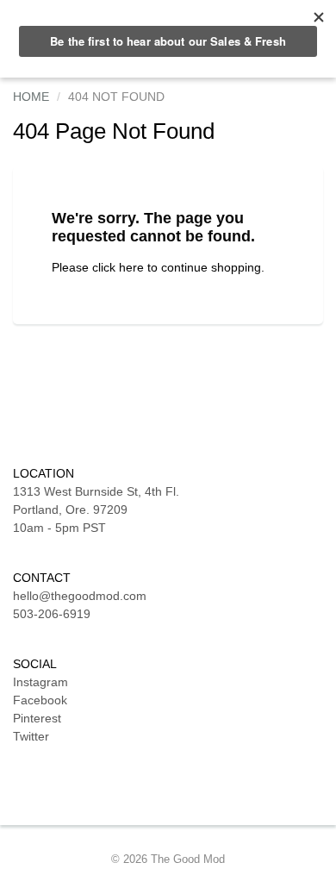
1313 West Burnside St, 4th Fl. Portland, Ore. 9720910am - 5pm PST (96, 510)
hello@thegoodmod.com (79, 596)
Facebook (40, 700)
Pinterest (37, 718)
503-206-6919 (51, 614)
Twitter (31, 736)
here (131, 267)
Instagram (40, 682)
